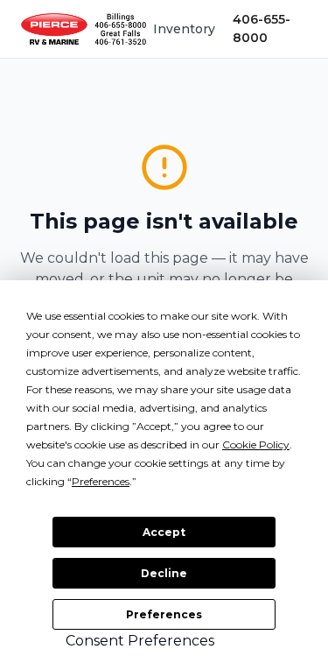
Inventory (184, 29)
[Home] (83, 28)
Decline (164, 573)
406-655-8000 (261, 28)
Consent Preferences (140, 640)
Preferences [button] (100, 481)
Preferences (164, 614)
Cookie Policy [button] (256, 444)
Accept (164, 532)
